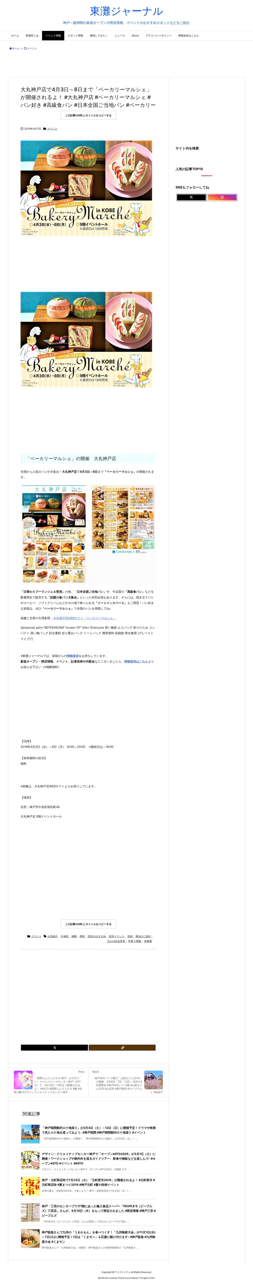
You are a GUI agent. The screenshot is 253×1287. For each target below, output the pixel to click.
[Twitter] (54, 1048)
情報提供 (73, 656)
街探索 (148, 941)
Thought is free (146, 1278)
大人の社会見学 (116, 941)
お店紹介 (52, 936)
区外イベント (116, 936)
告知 (130, 936)
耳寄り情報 (134, 941)
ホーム (16, 48)
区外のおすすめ (97, 936)
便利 (82, 936)
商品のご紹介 (143, 936)
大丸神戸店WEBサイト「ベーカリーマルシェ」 (84, 618)
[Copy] (122, 1048)
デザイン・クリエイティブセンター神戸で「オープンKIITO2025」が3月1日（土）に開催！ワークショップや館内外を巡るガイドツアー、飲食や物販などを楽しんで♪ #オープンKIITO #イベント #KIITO (99, 1158)
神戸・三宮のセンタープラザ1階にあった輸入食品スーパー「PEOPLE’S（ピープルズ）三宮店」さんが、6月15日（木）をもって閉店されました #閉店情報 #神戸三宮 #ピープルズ (99, 1210)
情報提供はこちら (136, 661)
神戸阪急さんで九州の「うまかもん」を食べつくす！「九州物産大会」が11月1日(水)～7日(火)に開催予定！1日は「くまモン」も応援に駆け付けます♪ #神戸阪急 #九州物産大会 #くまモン (99, 1236)
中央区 (65, 936)
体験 (74, 936)
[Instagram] (222, 197)
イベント (32, 48)
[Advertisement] (126, 64)
